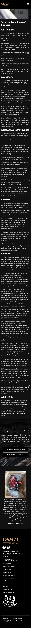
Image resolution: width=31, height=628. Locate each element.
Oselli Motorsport (7, 589)
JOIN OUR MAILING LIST (15, 454)
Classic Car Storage (7, 584)
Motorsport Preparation (9, 578)
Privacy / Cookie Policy (16, 620)
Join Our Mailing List (8, 592)
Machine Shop (6, 572)
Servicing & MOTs (7, 563)
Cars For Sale (6, 581)
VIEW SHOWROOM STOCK (15, 449)
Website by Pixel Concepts (9, 618)
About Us (5, 586)
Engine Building (6, 569)
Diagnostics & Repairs (8, 566)
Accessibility (5, 622)
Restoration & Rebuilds (8, 575)
